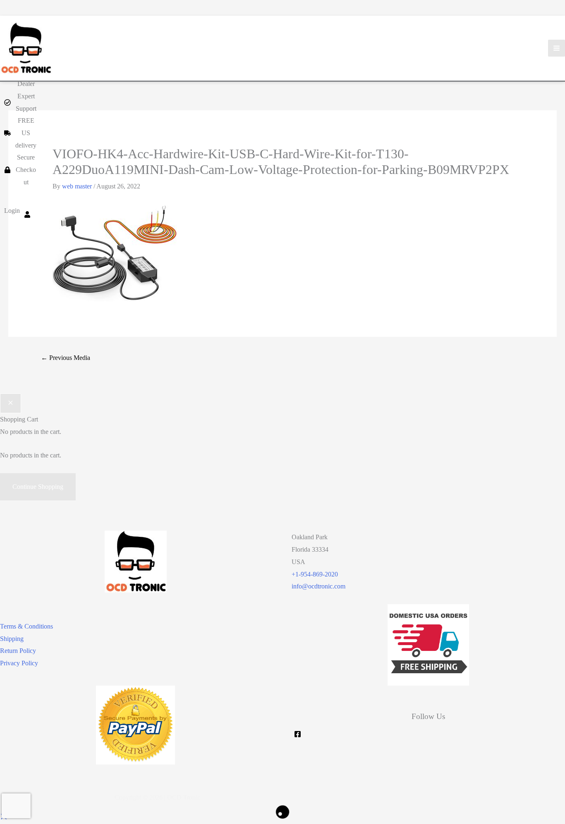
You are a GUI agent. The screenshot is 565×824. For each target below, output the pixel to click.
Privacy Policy (19, 663)
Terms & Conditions (26, 626)
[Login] (27, 210)
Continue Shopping (37, 486)
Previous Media (65, 357)
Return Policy (18, 650)
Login (12, 210)
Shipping (12, 638)
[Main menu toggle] (556, 48)
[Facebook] (297, 734)
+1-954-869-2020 (315, 574)
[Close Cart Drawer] (10, 403)
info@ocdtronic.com (318, 586)
